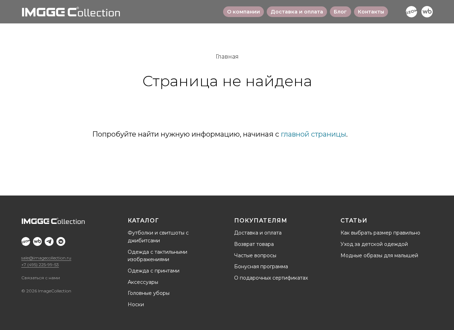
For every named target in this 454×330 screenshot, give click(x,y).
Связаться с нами (40, 277)
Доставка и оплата (297, 12)
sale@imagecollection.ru (46, 257)
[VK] (60, 241)
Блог (340, 12)
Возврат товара (254, 244)
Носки (136, 304)
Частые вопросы (255, 255)
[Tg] (49, 241)
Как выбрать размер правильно (380, 233)
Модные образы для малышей (379, 255)
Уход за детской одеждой (374, 244)
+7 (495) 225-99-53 (40, 264)
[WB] (427, 11)
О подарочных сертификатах (271, 278)
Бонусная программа (261, 266)
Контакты (371, 12)
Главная (227, 56)
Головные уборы (149, 293)
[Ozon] (411, 11)
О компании (243, 12)
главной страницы (313, 134)
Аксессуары (143, 282)
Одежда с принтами (153, 271)
